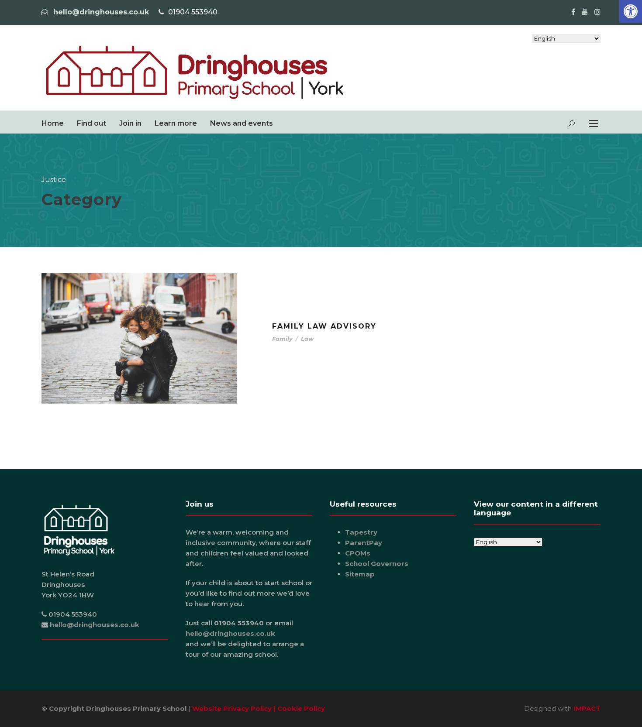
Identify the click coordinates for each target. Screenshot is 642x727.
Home (52, 123)
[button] (630, 11)
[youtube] (585, 12)
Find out (91, 123)
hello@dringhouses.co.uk (101, 12)
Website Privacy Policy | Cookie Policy (258, 708)
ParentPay (363, 542)
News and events (241, 123)
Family (282, 338)
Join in (130, 123)
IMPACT (587, 708)
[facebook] (573, 12)
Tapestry (361, 532)
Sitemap (360, 574)
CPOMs (357, 553)
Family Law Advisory (324, 326)
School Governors (376, 563)
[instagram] (597, 12)
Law (307, 338)
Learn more (176, 123)
